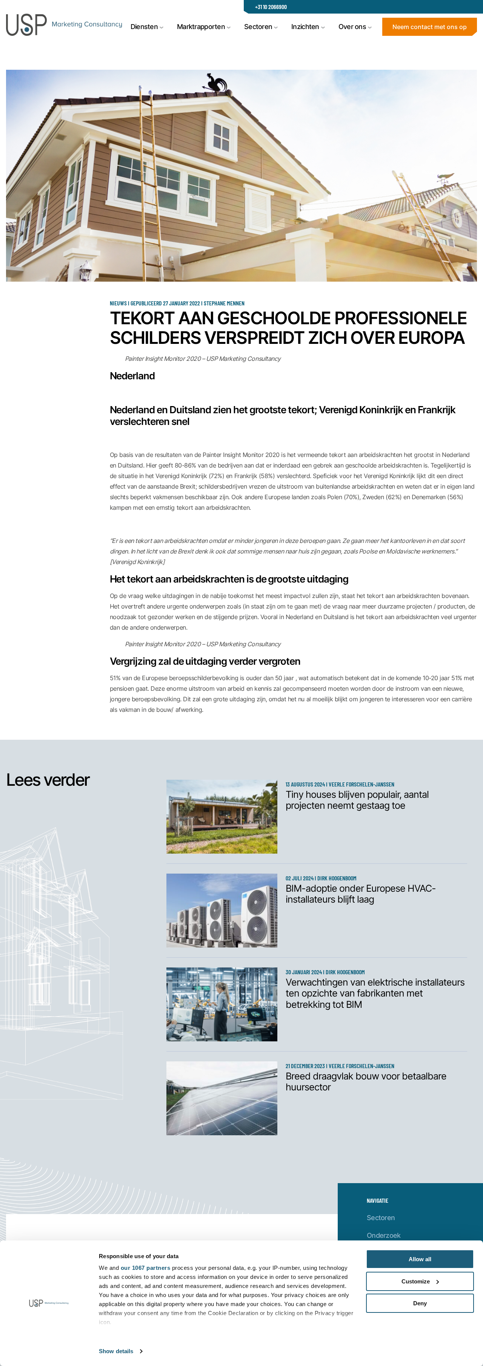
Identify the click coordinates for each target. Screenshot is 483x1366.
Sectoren (381, 1217)
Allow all (420, 1259)
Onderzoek (383, 1235)
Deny (420, 1303)
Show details (116, 1351)
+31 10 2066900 (271, 7)
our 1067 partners (146, 1268)
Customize (415, 1281)
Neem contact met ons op (429, 26)
